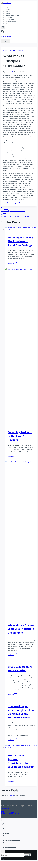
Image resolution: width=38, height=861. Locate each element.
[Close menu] (1, 820)
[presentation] (21, 229)
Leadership (12, 50)
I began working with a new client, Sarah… (13, 210)
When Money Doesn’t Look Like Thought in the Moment (21, 628)
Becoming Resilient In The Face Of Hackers (20, 436)
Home (8, 7)
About (8, 9)
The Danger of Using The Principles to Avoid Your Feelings (20, 241)
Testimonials (10, 19)
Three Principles (21, 50)
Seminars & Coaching (12, 15)
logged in (11, 796)
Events (8, 11)
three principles (16, 203)
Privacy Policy (5, 808)
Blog (7, 23)
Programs (9, 17)
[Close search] (3, 851)
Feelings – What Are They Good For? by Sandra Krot (16, 215)
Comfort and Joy (11, 21)
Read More (12, 263)
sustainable (7, 203)
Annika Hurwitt (9, 72)
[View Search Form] (3, 27)
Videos (8, 13)
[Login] (19, 32)
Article (5, 50)
